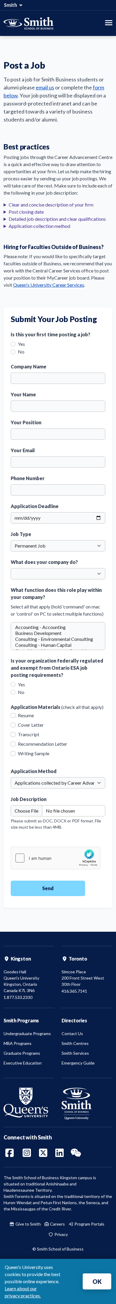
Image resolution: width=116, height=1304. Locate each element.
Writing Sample (33, 753)
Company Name (28, 366)
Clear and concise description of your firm (51, 204)
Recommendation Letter (42, 744)
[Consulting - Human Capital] (58, 645)
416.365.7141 (74, 991)
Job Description (28, 799)
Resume (26, 715)
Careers (57, 1223)
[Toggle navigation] (108, 23)
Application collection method (39, 226)
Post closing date (26, 212)
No (21, 351)
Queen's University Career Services (48, 285)
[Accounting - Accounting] (58, 627)
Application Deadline (35, 506)
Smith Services (75, 1053)
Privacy (61, 1234)
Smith (11, 5)
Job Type (21, 534)
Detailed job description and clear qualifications (57, 219)
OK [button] (97, 1281)
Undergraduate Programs (27, 1033)
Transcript (28, 734)
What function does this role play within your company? (56, 593)
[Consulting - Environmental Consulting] (58, 639)
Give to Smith (28, 1223)
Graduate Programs (22, 1053)
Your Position (26, 422)
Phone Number (28, 478)
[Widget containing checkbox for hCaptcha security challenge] (56, 858)
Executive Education (23, 1062)
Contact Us (72, 1033)
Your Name (23, 394)
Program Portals (88, 1223)
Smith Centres (75, 1043)
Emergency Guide (78, 1062)
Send (48, 888)
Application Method (34, 771)
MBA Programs (18, 1043)
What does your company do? (44, 562)
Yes (21, 344)
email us (45, 87)
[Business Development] (58, 633)
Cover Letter (31, 725)
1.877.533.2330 (18, 997)
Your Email (23, 450)
